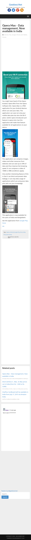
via (3, 226)
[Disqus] (15, 427)
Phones (4, 37)
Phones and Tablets (21, 35)
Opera (7, 232)
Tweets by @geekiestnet (9, 491)
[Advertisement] (15, 55)
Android (6, 35)
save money (9, 234)
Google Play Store (18, 232)
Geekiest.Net (15, 5)
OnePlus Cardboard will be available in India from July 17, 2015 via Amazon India (15, 394)
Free (10, 35)
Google (14, 35)
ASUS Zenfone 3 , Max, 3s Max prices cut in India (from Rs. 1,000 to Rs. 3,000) (14, 384)
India (24, 232)
